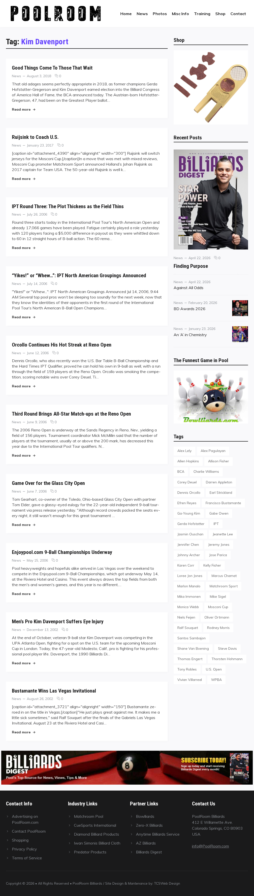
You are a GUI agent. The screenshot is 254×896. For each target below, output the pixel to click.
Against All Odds (188, 287)
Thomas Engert (189, 659)
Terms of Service (27, 857)
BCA (180, 471)
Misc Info (180, 13)
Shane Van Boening (193, 648)
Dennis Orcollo (188, 492)
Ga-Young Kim (188, 513)
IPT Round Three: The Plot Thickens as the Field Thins (68, 206)
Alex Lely (184, 450)
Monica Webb (188, 607)
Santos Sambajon (191, 638)
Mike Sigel (218, 596)
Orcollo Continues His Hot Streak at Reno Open (61, 345)
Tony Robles (187, 669)
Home (126, 13)
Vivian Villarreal (189, 679)
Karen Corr (185, 565)
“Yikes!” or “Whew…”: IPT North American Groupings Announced (79, 275)
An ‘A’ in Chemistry (190, 334)
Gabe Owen (218, 513)
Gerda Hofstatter (190, 524)
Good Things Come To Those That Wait (52, 68)
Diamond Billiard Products (96, 834)
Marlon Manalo (188, 586)
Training (202, 13)
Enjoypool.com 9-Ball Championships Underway (62, 552)
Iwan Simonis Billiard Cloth (97, 843)
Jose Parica (218, 555)
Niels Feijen (186, 617)
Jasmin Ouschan (190, 534)
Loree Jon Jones (189, 575)
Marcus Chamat (224, 575)
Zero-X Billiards (149, 825)
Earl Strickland (221, 492)
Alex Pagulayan (213, 450)
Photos (160, 13)
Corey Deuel (187, 482)
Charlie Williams (206, 471)
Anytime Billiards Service (158, 834)
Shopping (20, 840)
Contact (238, 13)
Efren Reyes (186, 503)
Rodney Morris (218, 627)
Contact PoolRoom (29, 831)
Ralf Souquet (187, 627)
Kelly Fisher (212, 565)
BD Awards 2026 (189, 308)
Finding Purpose (191, 266)
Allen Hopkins (188, 461)
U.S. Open (214, 669)
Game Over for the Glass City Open (48, 483)
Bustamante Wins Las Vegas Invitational (54, 691)
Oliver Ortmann (216, 617)
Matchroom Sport (224, 586)
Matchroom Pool (88, 816)
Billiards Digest (149, 851)
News (142, 13)
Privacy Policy (24, 848)
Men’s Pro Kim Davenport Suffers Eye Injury (57, 621)
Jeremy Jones (218, 544)
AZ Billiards (146, 843)
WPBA (216, 679)
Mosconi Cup (218, 607)
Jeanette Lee (223, 534)
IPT (216, 524)
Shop (220, 13)
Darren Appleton (219, 482)
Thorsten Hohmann (227, 659)
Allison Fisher (218, 461)
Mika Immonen (189, 596)
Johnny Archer (188, 555)
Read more (23, 109)
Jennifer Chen (188, 544)
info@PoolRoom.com (210, 846)
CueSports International (95, 825)
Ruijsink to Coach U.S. (35, 137)
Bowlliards (145, 816)
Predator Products (90, 851)
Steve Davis (227, 648)
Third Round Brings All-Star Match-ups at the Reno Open (71, 414)
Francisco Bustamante (223, 503)
